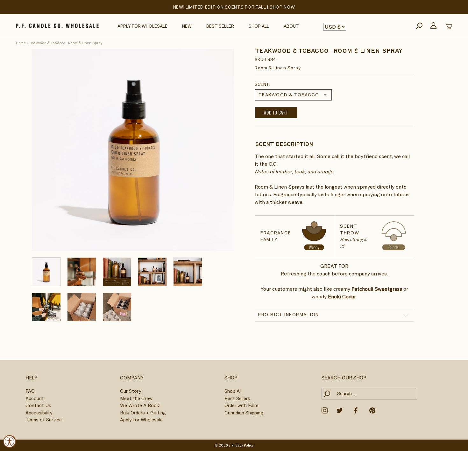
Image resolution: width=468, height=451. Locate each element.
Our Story (130, 391)
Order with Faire (241, 405)
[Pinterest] (372, 410)
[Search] (419, 26)
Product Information (288, 314)
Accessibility (38, 413)
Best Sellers (237, 398)
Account (34, 398)
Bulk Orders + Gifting (143, 413)
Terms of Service (43, 420)
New (187, 26)
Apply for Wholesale (142, 26)
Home (21, 43)
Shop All (259, 26)
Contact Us (38, 405)
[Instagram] (325, 410)
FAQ (30, 391)
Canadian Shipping (243, 413)
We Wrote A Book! (140, 405)
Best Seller (220, 26)
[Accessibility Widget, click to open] (9, 441)
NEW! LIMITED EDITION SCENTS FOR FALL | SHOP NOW (234, 7)
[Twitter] (340, 410)
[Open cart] (448, 26)
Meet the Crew (136, 398)
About (291, 26)
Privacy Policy (242, 445)
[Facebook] (356, 410)
